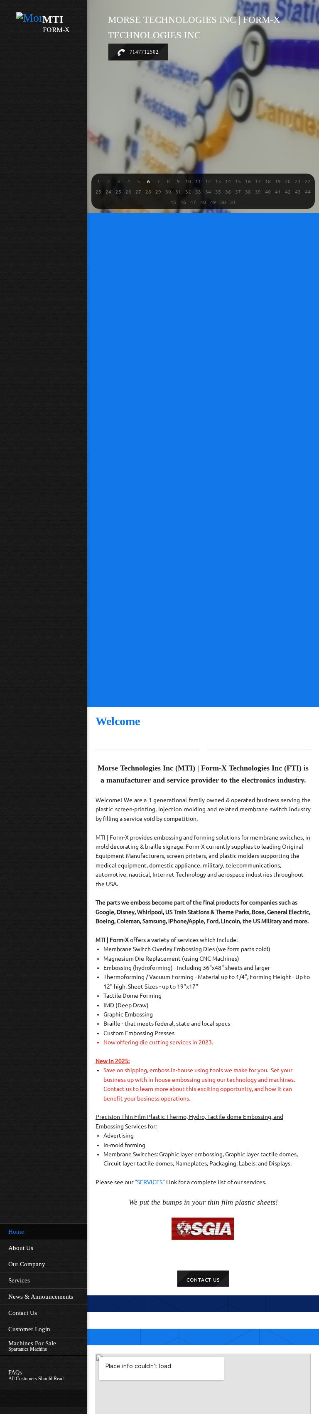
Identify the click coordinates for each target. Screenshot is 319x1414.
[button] (98, 181)
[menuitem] (43, 1231)
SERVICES (149, 1182)
